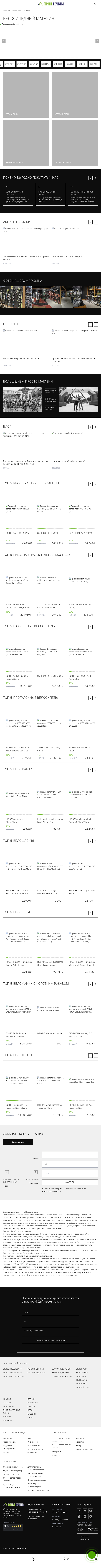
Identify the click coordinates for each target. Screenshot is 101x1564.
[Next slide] (97, 41)
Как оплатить (58, 1455)
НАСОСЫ (7, 1403)
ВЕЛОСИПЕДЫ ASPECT (61, 1369)
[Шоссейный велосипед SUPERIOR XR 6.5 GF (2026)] (50, 652)
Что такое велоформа (36, 1480)
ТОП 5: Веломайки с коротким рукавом (36, 983)
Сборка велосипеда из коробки (12, 1479)
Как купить (56, 1451)
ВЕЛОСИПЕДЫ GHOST (61, 1372)
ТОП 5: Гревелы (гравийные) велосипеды (37, 554)
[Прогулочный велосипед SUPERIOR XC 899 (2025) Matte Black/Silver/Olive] (19, 723)
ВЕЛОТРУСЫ (81, 1384)
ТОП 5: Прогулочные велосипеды (31, 697)
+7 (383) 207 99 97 (60, 1512)
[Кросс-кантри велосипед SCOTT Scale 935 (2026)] (19, 509)
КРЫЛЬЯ (7, 1399)
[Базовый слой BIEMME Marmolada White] (50, 1009)
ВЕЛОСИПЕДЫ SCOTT (12, 1369)
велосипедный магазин (15, 1363)
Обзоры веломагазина (13, 1467)
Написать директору (84, 1537)
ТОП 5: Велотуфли (17, 769)
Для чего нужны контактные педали (11, 1486)
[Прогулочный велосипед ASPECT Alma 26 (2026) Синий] (50, 723)
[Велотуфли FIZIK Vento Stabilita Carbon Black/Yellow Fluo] (50, 795)
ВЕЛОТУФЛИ (81, 1369)
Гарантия (80, 1442)
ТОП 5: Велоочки (16, 912)
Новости (10, 324)
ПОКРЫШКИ (32, 1403)
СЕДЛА (30, 1418)
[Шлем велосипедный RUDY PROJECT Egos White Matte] (82, 866)
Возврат (79, 1446)
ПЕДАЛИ (31, 1399)
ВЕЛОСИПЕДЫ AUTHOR (62, 1376)
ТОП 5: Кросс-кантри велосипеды (31, 483)
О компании (32, 1442)
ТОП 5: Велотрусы (17, 1055)
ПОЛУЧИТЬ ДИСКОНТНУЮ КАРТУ (50, 1340)
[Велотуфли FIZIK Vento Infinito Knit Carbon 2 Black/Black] (82, 795)
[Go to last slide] (7, 1172)
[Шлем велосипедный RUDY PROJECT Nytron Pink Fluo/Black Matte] (50, 866)
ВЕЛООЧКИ (81, 1376)
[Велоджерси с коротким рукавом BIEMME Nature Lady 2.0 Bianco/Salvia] (82, 1009)
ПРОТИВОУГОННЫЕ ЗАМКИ (11, 1411)
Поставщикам (33, 1446)
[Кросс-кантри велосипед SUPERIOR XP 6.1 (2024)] (82, 509)
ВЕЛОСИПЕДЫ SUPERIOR (14, 1376)
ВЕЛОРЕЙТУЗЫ (82, 1387)
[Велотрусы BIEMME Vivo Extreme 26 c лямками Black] (50, 1080)
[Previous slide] (4, 41)
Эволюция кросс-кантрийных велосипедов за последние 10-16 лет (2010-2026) (25, 462)
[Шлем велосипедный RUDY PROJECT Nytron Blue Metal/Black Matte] (19, 866)
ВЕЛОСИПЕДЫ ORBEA (12, 1373)
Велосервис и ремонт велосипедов (61, 1439)
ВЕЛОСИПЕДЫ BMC (35, 1369)
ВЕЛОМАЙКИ (81, 1380)
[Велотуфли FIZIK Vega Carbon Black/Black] (19, 795)
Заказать (69, 1182)
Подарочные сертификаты (9, 1447)
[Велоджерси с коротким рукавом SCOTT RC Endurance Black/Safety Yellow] (19, 1009)
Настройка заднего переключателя (35, 1474)
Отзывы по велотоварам (38, 1490)
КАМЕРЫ (31, 1406)
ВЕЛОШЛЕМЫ (82, 1372)
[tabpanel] (50, 41)
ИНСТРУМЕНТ (9, 1420)
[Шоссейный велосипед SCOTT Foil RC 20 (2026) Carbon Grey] (82, 652)
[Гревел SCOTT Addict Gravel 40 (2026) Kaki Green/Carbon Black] (19, 580)
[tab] (7, 528)
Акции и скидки (16, 222)
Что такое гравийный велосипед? (68, 461)
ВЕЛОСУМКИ (8, 1406)
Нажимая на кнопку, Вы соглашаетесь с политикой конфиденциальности (64, 1189)
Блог (7, 426)
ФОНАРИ (7, 1417)
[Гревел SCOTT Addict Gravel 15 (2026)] (82, 580)
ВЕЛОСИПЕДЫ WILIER (36, 1373)
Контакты (7, 1438)
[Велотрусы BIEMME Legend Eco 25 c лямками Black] (82, 1080)
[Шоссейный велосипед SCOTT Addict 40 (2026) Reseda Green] (19, 652)
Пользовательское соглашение (35, 1450)
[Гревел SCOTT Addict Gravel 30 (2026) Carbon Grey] (50, 580)
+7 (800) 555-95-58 (60, 1519)
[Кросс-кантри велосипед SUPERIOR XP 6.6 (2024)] (50, 509)
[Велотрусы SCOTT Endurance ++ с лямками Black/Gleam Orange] (19, 1080)
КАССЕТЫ (31, 1414)
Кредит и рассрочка (84, 1449)
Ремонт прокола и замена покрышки (35, 1485)
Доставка (80, 1438)
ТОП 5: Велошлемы (18, 840)
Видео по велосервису (12, 1471)
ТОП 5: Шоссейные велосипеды (29, 626)
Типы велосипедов (11, 1474)
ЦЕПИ (29, 1410)
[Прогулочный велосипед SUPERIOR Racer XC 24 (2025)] (82, 723)
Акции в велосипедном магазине (61, 1446)
